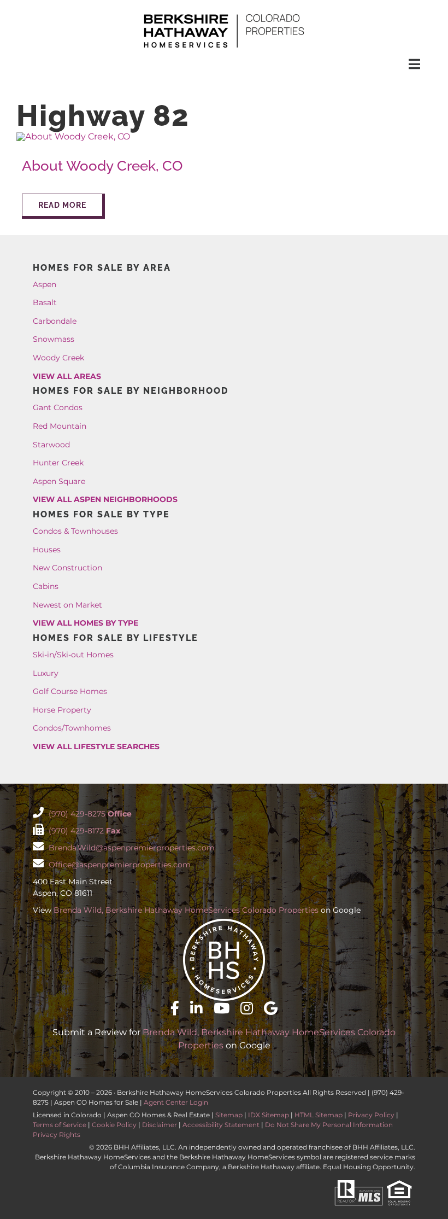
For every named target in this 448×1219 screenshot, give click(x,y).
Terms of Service (59, 1125)
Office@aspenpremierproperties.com (118, 865)
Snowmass (53, 339)
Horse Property (62, 710)
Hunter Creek (58, 463)
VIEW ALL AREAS (67, 376)
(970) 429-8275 (89, 814)
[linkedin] (196, 1008)
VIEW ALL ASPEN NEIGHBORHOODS (105, 499)
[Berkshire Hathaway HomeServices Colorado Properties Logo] (224, 15)
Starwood (51, 445)
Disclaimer (159, 1125)
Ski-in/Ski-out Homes (73, 655)
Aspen (44, 284)
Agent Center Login (176, 1102)
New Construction (67, 568)
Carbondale (54, 321)
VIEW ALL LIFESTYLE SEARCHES (96, 746)
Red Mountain (59, 426)
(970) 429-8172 (83, 831)
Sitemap (229, 1115)
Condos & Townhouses (75, 531)
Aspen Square (59, 481)
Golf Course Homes (70, 691)
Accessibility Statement (221, 1125)
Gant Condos (57, 407)
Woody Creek (58, 358)
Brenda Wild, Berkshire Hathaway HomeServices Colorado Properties (186, 910)
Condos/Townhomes (72, 728)
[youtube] (221, 1008)
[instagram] (246, 1008)
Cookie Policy (114, 1125)
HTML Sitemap (318, 1115)
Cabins (45, 586)
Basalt (45, 302)
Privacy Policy (371, 1115)
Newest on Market (67, 605)
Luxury (45, 673)
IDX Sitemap (268, 1115)
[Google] (271, 1008)
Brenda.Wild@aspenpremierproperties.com (130, 848)
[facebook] (174, 1008)
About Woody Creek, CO (102, 166)
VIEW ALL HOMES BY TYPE (85, 623)
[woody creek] (73, 136)
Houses (47, 550)
